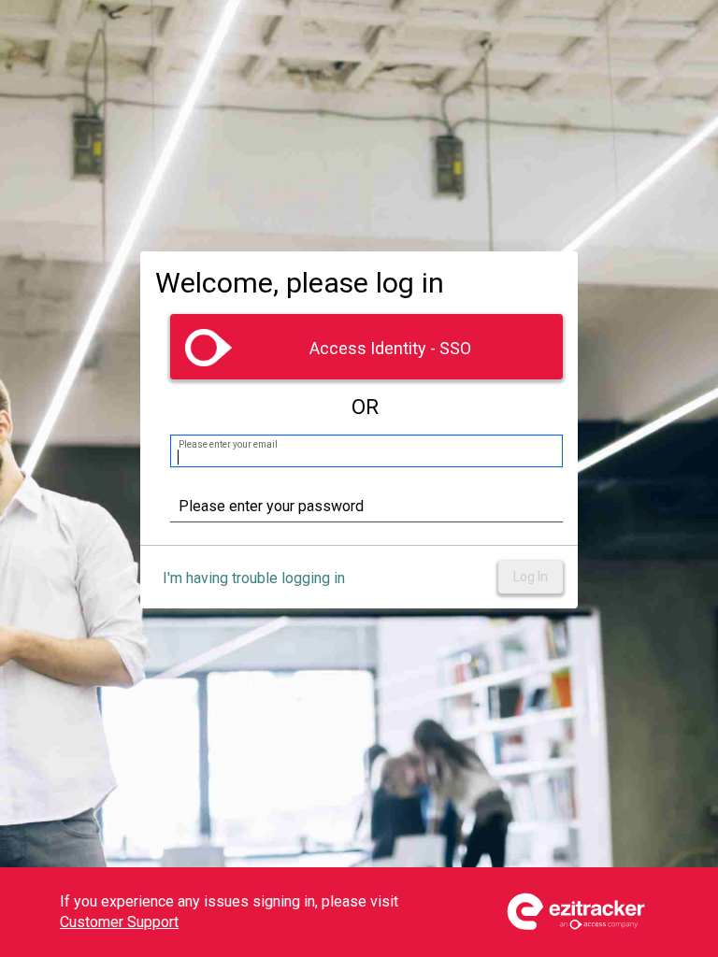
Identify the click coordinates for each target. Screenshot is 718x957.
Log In (530, 576)
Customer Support (119, 922)
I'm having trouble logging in (254, 578)
